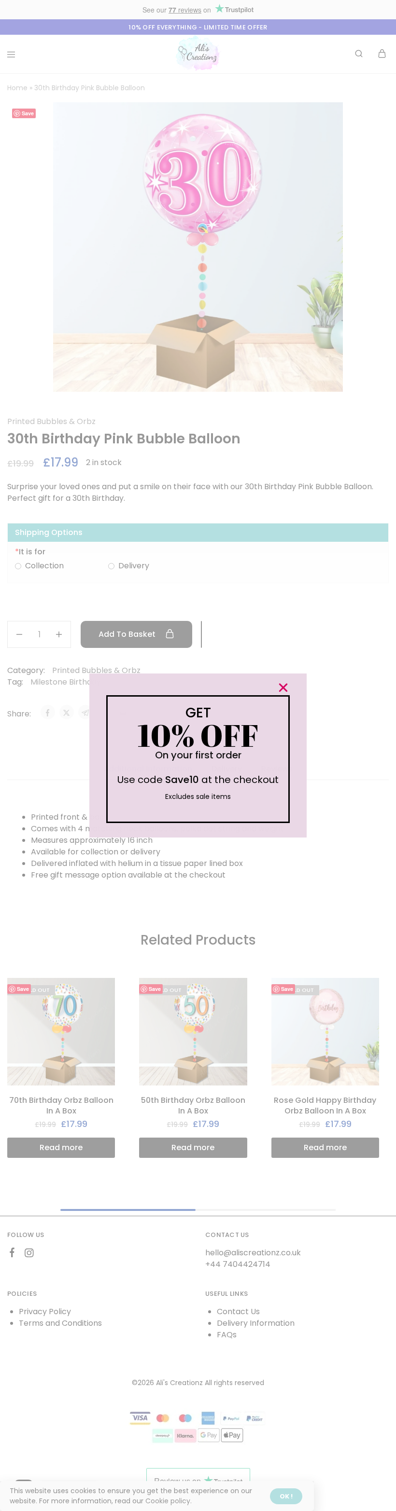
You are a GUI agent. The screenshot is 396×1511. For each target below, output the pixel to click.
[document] (198, 755)
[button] (283, 688)
